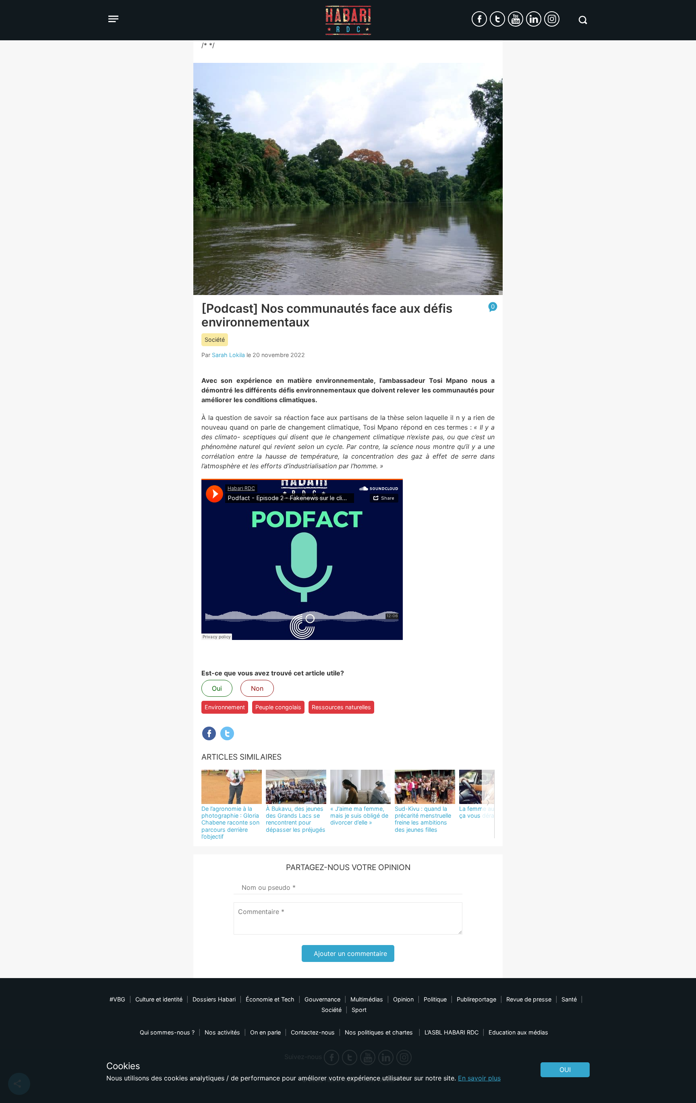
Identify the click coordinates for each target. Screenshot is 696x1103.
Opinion (403, 999)
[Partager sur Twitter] (227, 733)
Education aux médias (518, 1032)
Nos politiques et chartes (379, 1032)
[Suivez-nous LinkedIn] (533, 19)
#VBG (117, 999)
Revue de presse (528, 999)
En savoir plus (479, 1078)
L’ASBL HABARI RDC (451, 1032)
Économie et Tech (270, 999)
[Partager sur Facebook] (209, 733)
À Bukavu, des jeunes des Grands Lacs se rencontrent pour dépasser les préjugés (295, 819)
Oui (217, 688)
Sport (359, 1009)
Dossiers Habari (214, 999)
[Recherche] (583, 20)
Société (215, 339)
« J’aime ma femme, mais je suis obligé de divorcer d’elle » (359, 815)
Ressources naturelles (341, 707)
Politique (435, 999)
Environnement (225, 707)
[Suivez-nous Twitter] (497, 19)
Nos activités (222, 1032)
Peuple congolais (278, 707)
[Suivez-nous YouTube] (515, 19)
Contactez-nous (313, 1032)
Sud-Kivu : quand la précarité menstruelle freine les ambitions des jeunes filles (423, 819)
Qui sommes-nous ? (167, 1032)
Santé (569, 999)
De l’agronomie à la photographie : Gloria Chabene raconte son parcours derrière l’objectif (230, 822)
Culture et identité (158, 999)
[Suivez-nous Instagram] (551, 19)
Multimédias (366, 999)
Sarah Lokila (228, 354)
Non (257, 688)
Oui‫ (565, 1070)
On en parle (265, 1032)
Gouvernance (322, 999)
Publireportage (476, 999)
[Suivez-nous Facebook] (479, 19)
